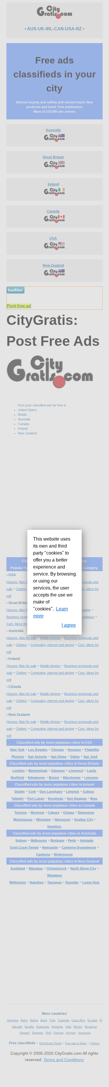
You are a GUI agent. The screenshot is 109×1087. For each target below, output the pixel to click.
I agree (69, 625)
